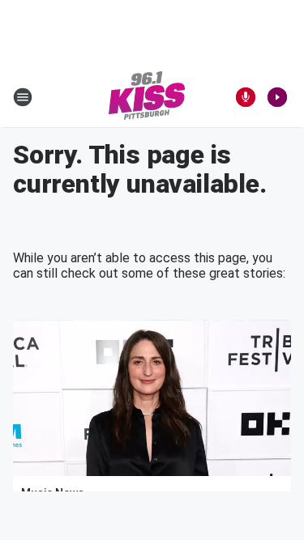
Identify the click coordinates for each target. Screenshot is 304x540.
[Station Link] (147, 97)
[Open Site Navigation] (22, 97)
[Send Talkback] (245, 97)
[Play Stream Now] (277, 97)
